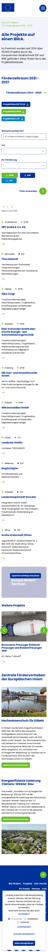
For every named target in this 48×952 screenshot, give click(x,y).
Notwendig (16, 918)
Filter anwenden (28, 191)
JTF (11, 180)
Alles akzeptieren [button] (24, 943)
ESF (29, 175)
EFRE (11, 175)
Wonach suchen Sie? (13, 130)
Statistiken (32, 918)
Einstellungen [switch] (24, 926)
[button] (42, 8)
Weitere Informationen (15, 765)
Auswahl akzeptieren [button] (24, 933)
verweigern (24, 913)
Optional (24, 922)
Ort (3, 145)
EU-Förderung (9, 159)
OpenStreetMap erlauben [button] (25, 575)
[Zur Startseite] (8, 7)
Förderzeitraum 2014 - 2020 (23, 92)
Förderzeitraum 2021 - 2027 (18, 25)
